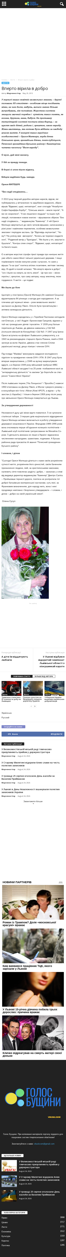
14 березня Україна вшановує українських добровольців (54, 699)
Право (4, 1218)
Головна (4, 80)
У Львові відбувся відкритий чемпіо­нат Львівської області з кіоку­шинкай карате (51, 661)
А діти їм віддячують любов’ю (15, 658)
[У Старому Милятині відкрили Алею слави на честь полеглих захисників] (9, 1181)
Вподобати (56, 734)
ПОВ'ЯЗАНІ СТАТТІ (21, 676)
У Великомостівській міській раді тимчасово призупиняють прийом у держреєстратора (27, 751)
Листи (4, 1227)
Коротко (5, 1241)
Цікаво (5, 1222)
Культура (6, 1236)
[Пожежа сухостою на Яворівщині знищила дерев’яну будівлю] (33, 688)
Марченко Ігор (14, 93)
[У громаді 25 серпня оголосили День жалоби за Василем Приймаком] (9, 1196)
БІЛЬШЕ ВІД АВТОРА (44, 676)
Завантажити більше (33, 801)
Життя (5, 83)
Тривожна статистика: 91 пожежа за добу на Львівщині (11, 699)
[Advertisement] (33, 43)
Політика (6, 1245)
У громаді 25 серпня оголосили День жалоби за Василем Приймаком (39, 1193)
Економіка (6, 1231)
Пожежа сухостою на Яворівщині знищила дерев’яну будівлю (32, 699)
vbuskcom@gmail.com (44, 1144)
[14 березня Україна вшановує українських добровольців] (54, 688)
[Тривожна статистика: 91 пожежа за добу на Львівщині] (11, 688)
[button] (61, 4)
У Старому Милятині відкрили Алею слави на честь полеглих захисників (39, 1178)
